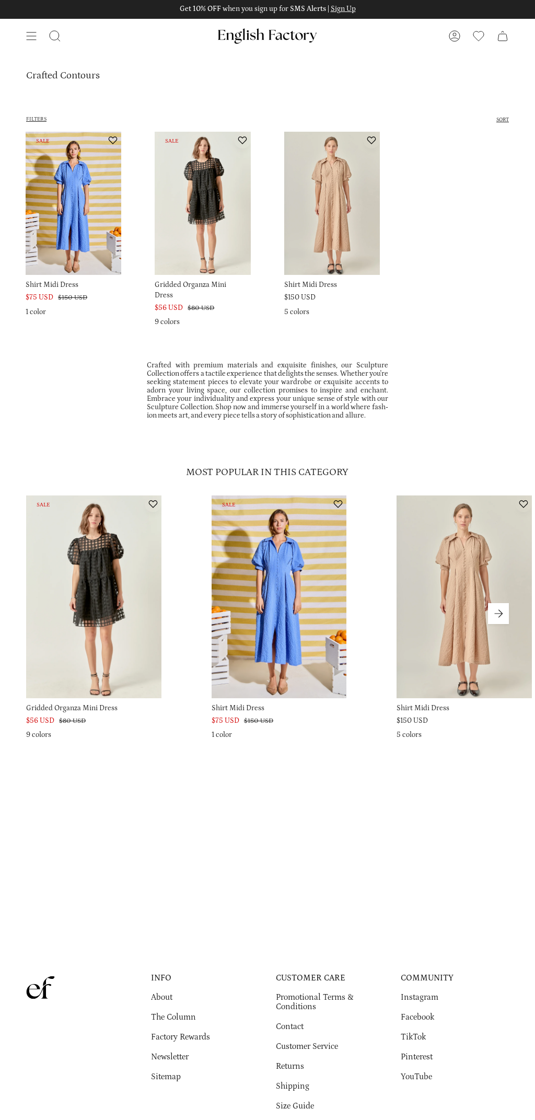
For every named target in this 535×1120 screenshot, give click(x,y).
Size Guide (295, 1106)
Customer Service (307, 1046)
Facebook (417, 1017)
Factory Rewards (180, 1037)
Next (498, 613)
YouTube (416, 1076)
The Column (173, 1017)
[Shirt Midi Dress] (73, 203)
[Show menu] (31, 36)
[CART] (503, 36)
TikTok (413, 1037)
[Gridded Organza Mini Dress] (202, 203)
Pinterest (417, 1056)
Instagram (419, 997)
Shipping (292, 1086)
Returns (290, 1066)
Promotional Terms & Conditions (315, 1001)
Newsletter (170, 1056)
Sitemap (166, 1076)
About (161, 997)
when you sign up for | (268, 9)
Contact (290, 1026)
